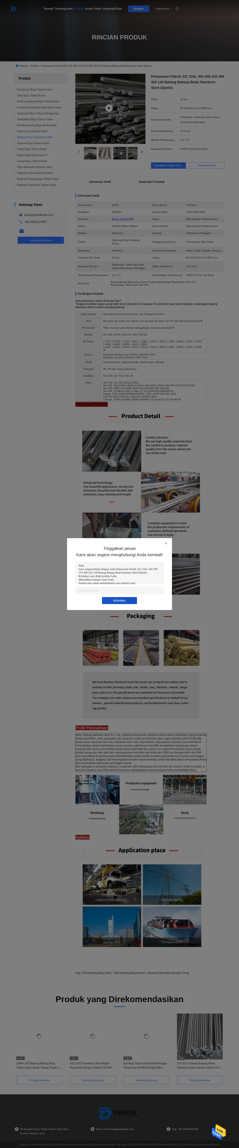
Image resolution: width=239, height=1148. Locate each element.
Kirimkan (119, 600)
